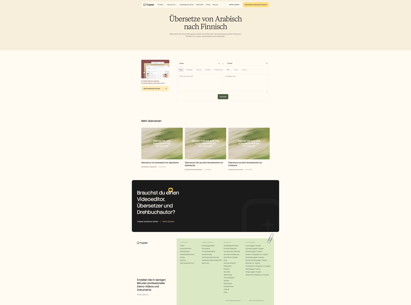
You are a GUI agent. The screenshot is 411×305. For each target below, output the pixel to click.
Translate (223, 97)
